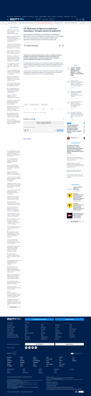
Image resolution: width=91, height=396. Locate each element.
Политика (57, 331)
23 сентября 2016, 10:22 (27, 42)
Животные (27, 336)
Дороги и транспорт (29, 333)
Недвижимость (17, 16)
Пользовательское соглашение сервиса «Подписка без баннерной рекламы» (59, 387)
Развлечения (58, 336)
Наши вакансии (10, 331)
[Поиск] (77, 19)
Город (26, 331)
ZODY (72, 16)
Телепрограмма (42, 16)
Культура (43, 329)
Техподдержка (10, 333)
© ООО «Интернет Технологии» (27, 391)
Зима (42, 325)
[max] (32, 347)
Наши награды (10, 329)
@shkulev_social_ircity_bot (57, 378)
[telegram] (26, 347)
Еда (26, 335)
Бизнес (26, 327)
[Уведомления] (80, 19)
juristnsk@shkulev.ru (35, 387)
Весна (26, 329)
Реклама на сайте (11, 327)
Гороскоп (54, 16)
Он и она (57, 327)
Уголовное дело (44, 104)
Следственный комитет (34, 104)
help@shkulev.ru (15, 388)
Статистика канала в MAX (13, 336)
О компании (9, 325)
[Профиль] (83, 19)
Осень (56, 329)
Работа (56, 335)
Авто (26, 325)
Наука (42, 335)
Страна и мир (72, 331)
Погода (36, 16)
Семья (70, 325)
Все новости (10, 16)
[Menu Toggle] (7, 19)
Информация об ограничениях (51, 382)
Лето (42, 331)
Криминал (43, 327)
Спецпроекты (72, 336)
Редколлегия (67, 16)
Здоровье (27, 338)
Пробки (45, 19)
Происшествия (58, 333)
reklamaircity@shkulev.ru (69, 377)
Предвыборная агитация (12, 335)
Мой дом (43, 333)
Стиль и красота (72, 329)
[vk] (29, 347)
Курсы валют (60, 16)
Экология (71, 333)
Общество (57, 325)
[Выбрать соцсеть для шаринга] (63, 45)
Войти (28, 130)
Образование (44, 338)
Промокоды (24, 16)
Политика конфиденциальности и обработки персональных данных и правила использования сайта (64, 389)
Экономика (71, 335)
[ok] (36, 347)
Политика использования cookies (52, 383)
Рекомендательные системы (51, 385)
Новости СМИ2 (27, 138)
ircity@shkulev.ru (21, 386)
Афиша (49, 16)
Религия (57, 338)
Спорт (70, 327)
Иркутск (25, 104)
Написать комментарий (32, 45)
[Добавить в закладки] (59, 45)
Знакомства (31, 16)
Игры (75, 16)
